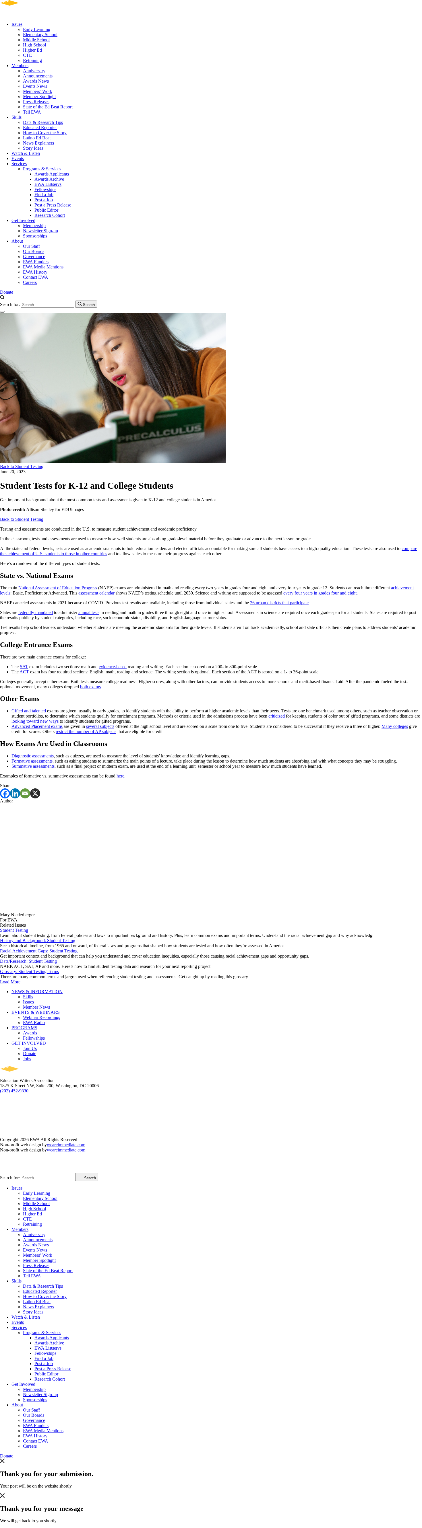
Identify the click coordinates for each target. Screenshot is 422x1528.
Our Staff (31, 246)
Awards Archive (49, 179)
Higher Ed (32, 50)
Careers (30, 282)
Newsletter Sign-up (40, 230)
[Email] (25, 793)
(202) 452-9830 (14, 1090)
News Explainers (38, 143)
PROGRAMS (24, 1027)
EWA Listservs (47, 184)
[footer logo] (26, 1075)
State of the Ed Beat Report (48, 106)
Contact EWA (35, 277)
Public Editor (46, 210)
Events (17, 158)
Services (19, 163)
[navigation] (2, 312)
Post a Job (43, 199)
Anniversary (34, 70)
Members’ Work (37, 91)
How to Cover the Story (45, 132)
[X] (35, 793)
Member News (36, 1007)
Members (19, 65)
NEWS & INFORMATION (37, 991)
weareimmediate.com (66, 1144)
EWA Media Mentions (43, 266)
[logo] (26, 14)
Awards (30, 1032)
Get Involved (23, 220)
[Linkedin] (15, 793)
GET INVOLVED (28, 1043)
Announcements (38, 75)
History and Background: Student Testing (37, 940)
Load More (10, 981)
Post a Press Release (52, 204)
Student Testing (14, 930)
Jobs (27, 1058)
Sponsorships (35, 235)
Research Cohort (49, 215)
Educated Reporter (40, 127)
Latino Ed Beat (37, 137)
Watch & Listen (25, 153)
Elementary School (40, 34)
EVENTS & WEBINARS (35, 1012)
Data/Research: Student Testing (28, 961)
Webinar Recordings (41, 1017)
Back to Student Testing (21, 466)
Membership (34, 225)
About (17, 241)
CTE (27, 55)
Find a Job (43, 194)
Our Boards (33, 251)
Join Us (30, 1048)
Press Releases (36, 101)
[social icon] (5, 1102)
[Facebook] (5, 793)
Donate (6, 292)
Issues (16, 24)
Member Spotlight (39, 96)
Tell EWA (32, 112)
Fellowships (45, 189)
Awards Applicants (51, 173)
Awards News (36, 81)
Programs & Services (42, 168)
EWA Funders (36, 261)
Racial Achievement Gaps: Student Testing (39, 950)
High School (34, 44)
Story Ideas (33, 148)
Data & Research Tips (43, 122)
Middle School (36, 39)
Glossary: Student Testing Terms (29, 971)
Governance (34, 256)
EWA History (35, 272)
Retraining (32, 60)
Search (88, 305)
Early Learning (36, 29)
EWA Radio (34, 1022)
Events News (35, 86)
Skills (16, 117)
